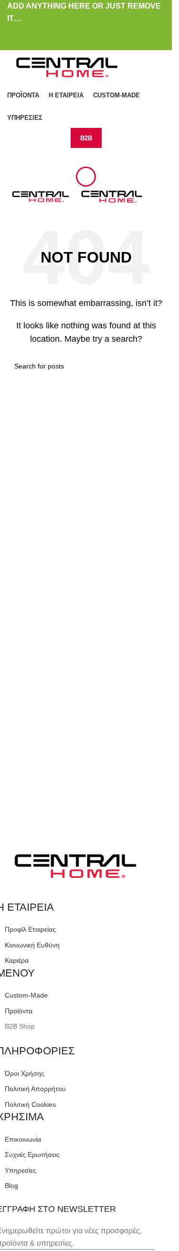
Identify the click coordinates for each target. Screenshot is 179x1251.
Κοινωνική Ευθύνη (32, 945)
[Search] (86, 157)
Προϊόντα (18, 1011)
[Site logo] (66, 67)
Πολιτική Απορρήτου (35, 1089)
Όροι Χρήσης (24, 1073)
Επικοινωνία (23, 1139)
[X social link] (74, 30)
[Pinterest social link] (86, 30)
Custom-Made (26, 995)
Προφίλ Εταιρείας (30, 929)
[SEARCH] (154, 366)
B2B (86, 138)
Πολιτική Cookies (30, 1104)
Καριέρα (17, 960)
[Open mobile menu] (86, 176)
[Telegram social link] (109, 30)
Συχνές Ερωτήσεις (32, 1154)
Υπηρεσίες (20, 1170)
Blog (11, 1185)
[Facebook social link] (63, 30)
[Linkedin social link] (97, 30)
